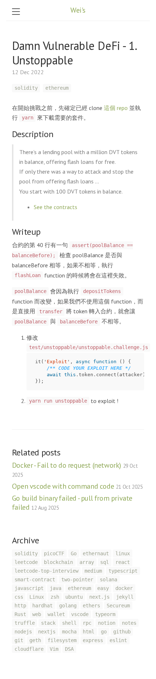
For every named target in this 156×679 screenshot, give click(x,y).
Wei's (78, 10)
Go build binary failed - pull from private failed (72, 502)
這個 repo (116, 107)
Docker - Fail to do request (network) (74, 469)
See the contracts (55, 207)
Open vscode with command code (77, 486)
